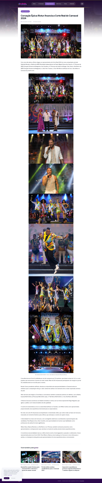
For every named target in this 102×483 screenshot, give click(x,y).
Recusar (13, 478)
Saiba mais (10, 475)
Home (34, 3)
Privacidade (82, 480)
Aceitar (6, 478)
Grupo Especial (50, 3)
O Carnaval (41, 3)
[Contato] (82, 3)
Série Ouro (58, 3)
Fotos (65, 3)
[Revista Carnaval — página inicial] (22, 3)
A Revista (72, 3)
